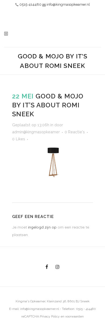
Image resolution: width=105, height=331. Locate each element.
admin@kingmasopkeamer (36, 132)
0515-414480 (30, 4)
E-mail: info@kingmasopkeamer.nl (34, 309)
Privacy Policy (50, 316)
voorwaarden (74, 316)
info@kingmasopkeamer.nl (68, 4)
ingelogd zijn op (42, 227)
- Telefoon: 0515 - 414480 (77, 309)
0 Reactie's (75, 132)
